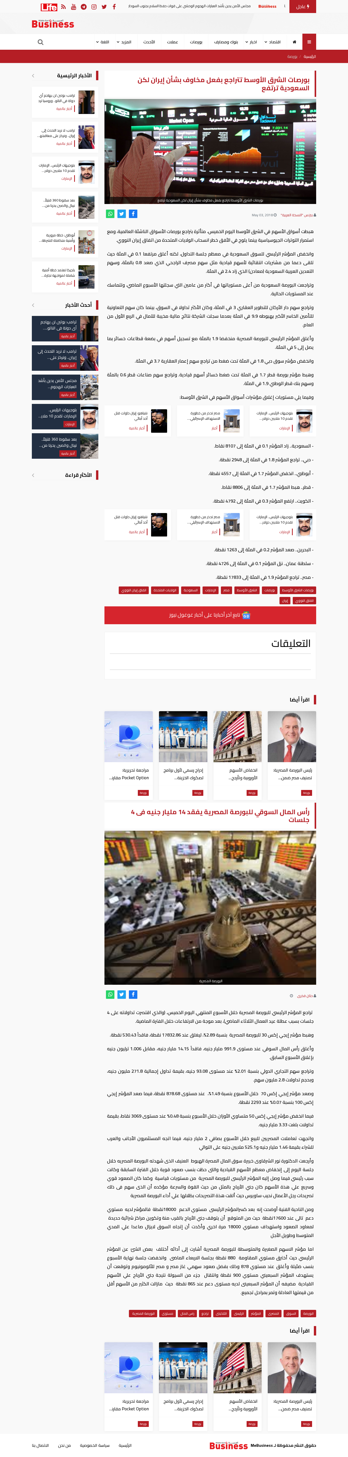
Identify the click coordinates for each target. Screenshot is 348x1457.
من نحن (64, 1445)
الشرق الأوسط (247, 590)
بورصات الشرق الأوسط (298, 590)
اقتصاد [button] (275, 42)
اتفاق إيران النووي (133, 590)
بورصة (292, 56)
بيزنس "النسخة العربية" (297, 215)
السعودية (191, 590)
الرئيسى (239, 1313)
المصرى (273, 1313)
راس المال (187, 1313)
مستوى (167, 1313)
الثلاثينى (221, 1313)
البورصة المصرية (143, 1313)
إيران (285, 600)
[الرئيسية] (294, 41)
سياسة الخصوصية (95, 1445)
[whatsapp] (110, 213)
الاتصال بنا (40, 1445)
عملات (172, 42)
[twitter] (121, 213)
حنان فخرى (305, 995)
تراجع (205, 1313)
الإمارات (210, 590)
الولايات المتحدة (165, 590)
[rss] (63, 6)
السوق (291, 1313)
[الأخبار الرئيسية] (33, 75)
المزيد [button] (126, 42)
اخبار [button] (253, 42)
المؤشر (256, 1313)
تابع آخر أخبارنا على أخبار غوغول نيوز (205, 614)
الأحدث (149, 42)
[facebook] (133, 213)
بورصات (196, 42)
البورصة (308, 1313)
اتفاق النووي (304, 600)
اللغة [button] (105, 42)
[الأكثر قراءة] (33, 475)
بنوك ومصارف (226, 42)
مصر (226, 590)
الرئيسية (310, 56)
